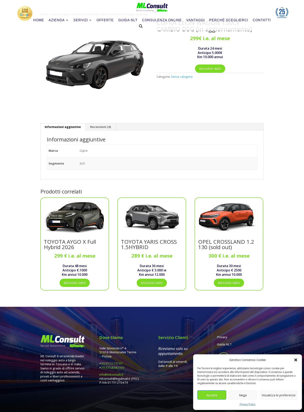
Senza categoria (182, 77)
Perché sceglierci (228, 20)
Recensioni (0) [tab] (100, 127)
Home (38, 20)
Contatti (262, 20)
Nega (243, 395)
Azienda (57, 20)
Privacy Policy (247, 404)
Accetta (211, 395)
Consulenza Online (162, 20)
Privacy (222, 337)
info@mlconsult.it (111, 374)
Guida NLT (128, 20)
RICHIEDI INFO (210, 69)
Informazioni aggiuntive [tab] (63, 127)
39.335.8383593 (113, 367)
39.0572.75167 (112, 363)
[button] (296, 360)
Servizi (80, 20)
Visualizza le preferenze (279, 395)
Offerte (105, 20)
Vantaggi (195, 20)
